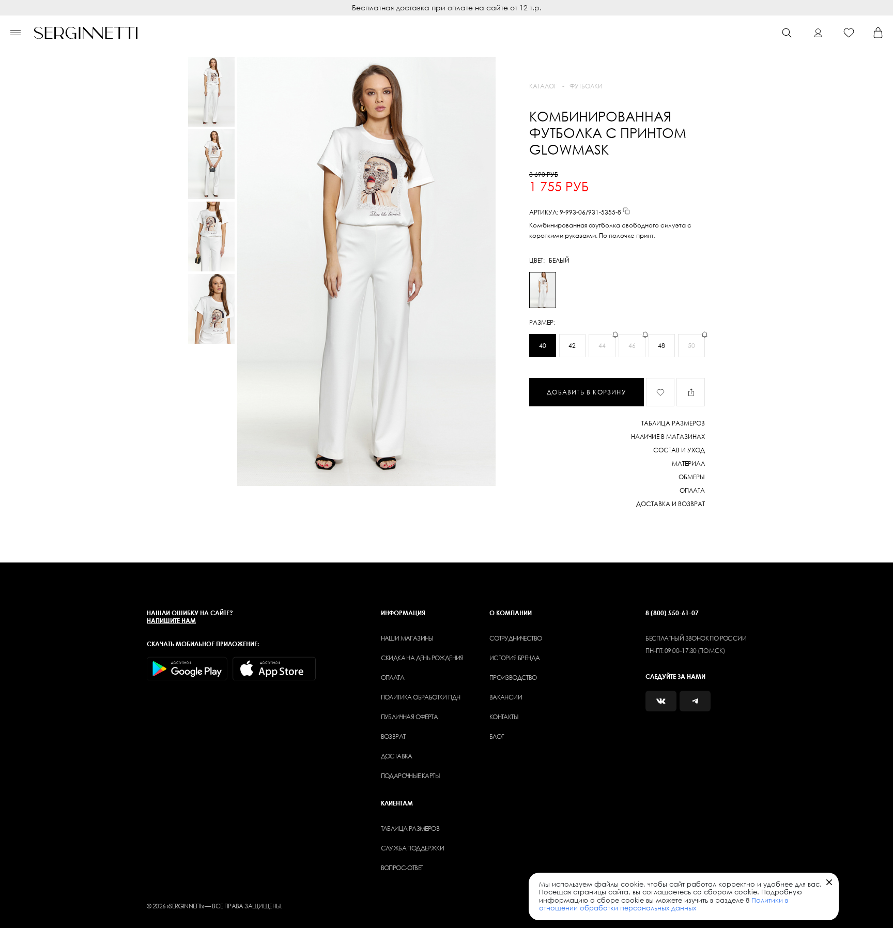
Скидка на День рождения (422, 658)
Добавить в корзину (586, 392)
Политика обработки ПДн (420, 697)
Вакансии (505, 697)
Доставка (396, 756)
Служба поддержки (412, 848)
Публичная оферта (409, 717)
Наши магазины (407, 638)
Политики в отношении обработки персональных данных (663, 904)
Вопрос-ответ (402, 868)
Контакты (503, 717)
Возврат (393, 736)
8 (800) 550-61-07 (672, 613)
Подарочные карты (410, 776)
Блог (496, 736)
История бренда (514, 658)
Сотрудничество (515, 638)
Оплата (392, 677)
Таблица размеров (410, 828)
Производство (513, 677)
